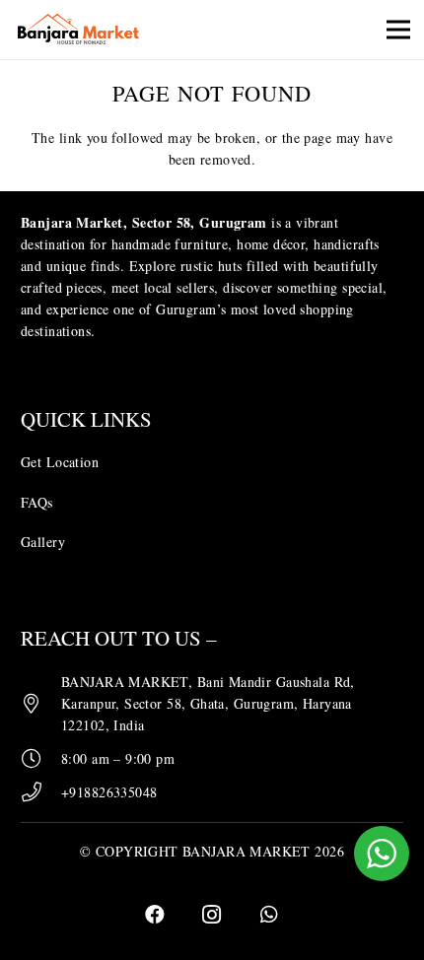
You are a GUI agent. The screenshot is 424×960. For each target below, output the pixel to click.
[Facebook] (154, 914)
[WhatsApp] (269, 914)
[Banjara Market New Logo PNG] (79, 29)
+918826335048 (109, 792)
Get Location (60, 461)
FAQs (37, 502)
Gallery (43, 541)
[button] (398, 29)
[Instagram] (212, 914)
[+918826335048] (41, 792)
